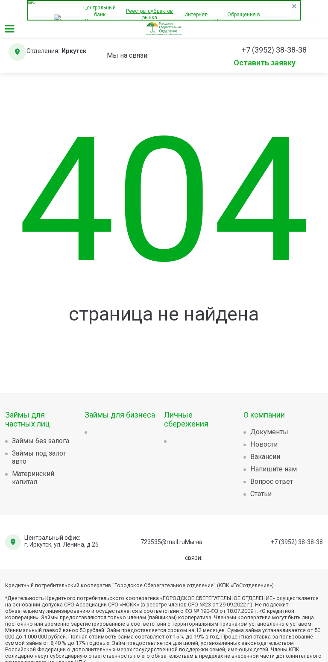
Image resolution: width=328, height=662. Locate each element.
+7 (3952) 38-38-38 (297, 541)
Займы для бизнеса (120, 414)
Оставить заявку (265, 61)
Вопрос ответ (271, 481)
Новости (264, 444)
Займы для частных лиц (27, 419)
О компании (264, 414)
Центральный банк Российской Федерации (99, 18)
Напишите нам (273, 469)
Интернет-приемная (196, 18)
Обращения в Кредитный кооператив (243, 18)
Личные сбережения (186, 419)
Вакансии (265, 457)
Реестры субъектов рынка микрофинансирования (149, 17)
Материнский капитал (33, 478)
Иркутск (74, 51)
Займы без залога (40, 441)
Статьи (261, 494)
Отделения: (42, 51)
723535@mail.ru (163, 541)
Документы (269, 432)
